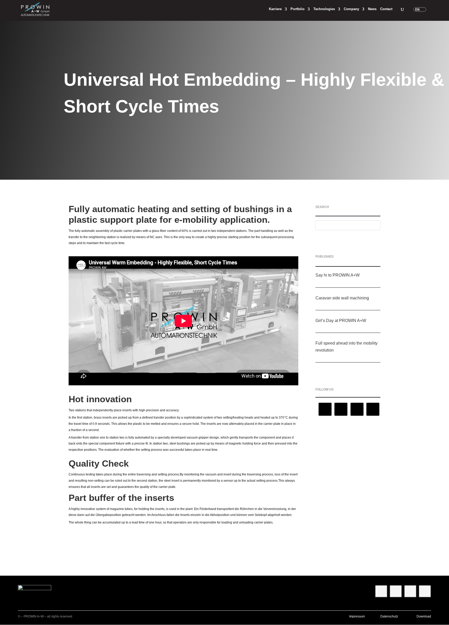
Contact (386, 9)
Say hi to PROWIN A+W (337, 275)
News (372, 9)
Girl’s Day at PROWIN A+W (340, 320)
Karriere (275, 9)
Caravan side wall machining (342, 298)
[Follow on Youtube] (357, 409)
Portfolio (297, 9)
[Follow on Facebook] (372, 409)
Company (351, 9)
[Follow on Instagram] (325, 409)
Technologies (324, 9)
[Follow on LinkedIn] (340, 409)
